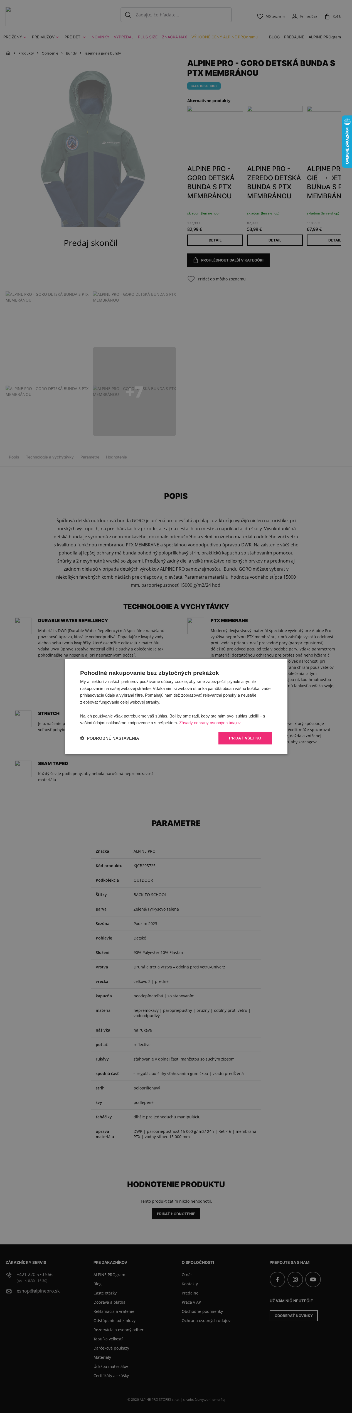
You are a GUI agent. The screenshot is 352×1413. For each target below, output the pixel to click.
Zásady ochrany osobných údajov (210, 722)
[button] (109, 738)
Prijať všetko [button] (245, 738)
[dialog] (176, 706)
